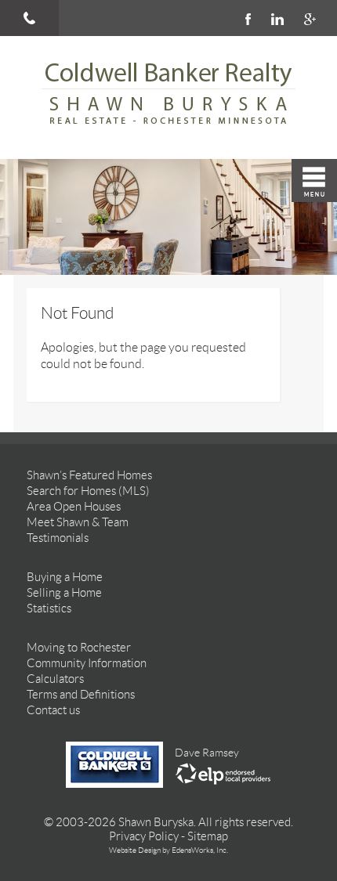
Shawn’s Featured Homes (89, 475)
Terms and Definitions (81, 694)
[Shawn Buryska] (168, 97)
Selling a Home (64, 593)
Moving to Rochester (79, 647)
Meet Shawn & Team (78, 522)
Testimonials (58, 538)
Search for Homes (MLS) (88, 491)
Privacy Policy (144, 836)
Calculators (55, 679)
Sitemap (207, 836)
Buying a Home (65, 577)
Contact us (53, 710)
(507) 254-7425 (29, 18)
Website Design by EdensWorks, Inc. (168, 850)
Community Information (87, 663)
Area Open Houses (74, 506)
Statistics (49, 608)
